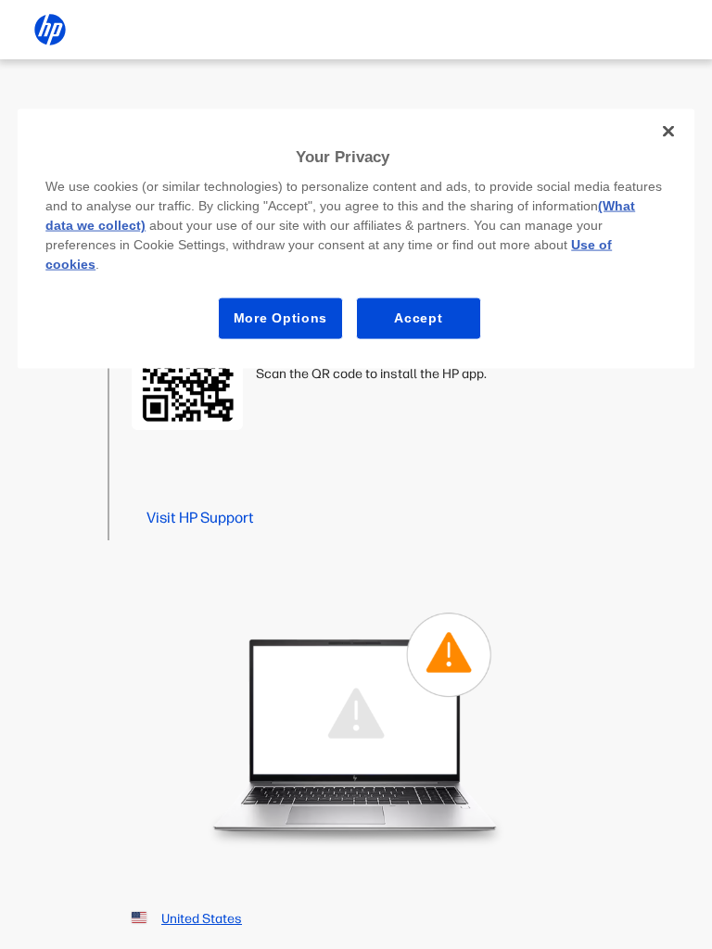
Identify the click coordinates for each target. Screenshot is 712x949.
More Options (280, 317)
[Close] (668, 130)
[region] (356, 238)
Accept (418, 317)
